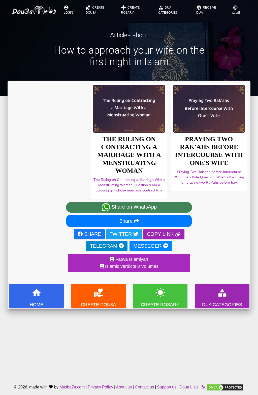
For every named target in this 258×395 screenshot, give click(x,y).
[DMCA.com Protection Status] (225, 387)
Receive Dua (206, 9)
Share (126, 221)
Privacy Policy (100, 387)
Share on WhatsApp (133, 207)
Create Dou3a (95, 9)
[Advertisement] (129, 344)
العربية (236, 9)
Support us (166, 387)
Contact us (144, 387)
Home (36, 297)
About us (124, 387)
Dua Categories (168, 9)
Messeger (148, 246)
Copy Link (161, 234)
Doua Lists (189, 387)
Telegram (104, 246)
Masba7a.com (72, 387)
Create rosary (130, 9)
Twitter (121, 234)
